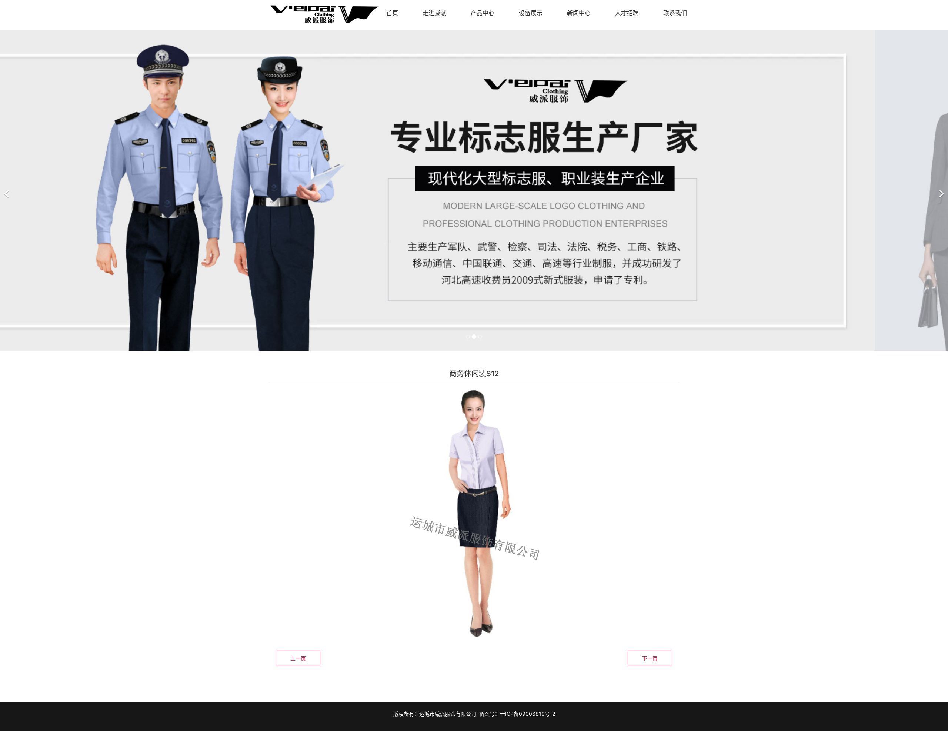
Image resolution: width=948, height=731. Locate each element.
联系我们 (675, 13)
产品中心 (482, 13)
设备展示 (531, 13)
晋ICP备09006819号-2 (527, 714)
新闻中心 (579, 13)
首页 (392, 13)
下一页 (650, 658)
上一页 (298, 658)
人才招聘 (627, 13)
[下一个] (940, 189)
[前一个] (7, 189)
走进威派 (434, 13)
